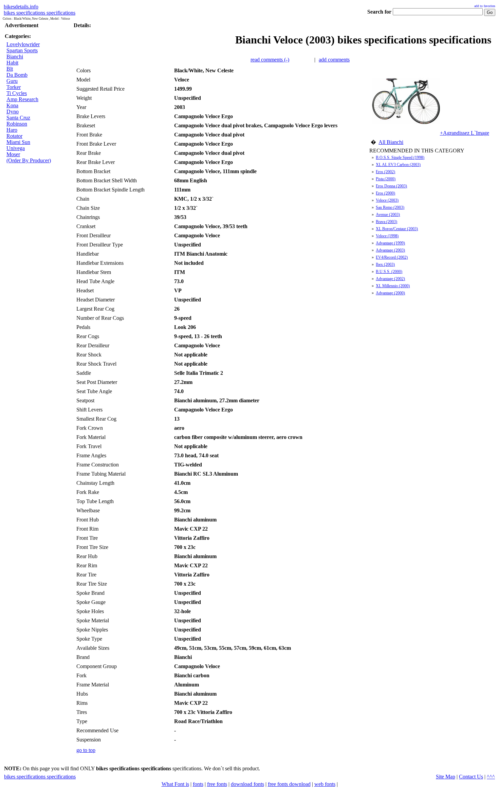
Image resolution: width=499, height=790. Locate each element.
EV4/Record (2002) (392, 257)
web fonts (324, 784)
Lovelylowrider (23, 44)
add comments (334, 59)
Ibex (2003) (385, 264)
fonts (198, 784)
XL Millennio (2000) (393, 285)
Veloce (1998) (387, 236)
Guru (12, 81)
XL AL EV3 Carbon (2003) (398, 164)
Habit (12, 63)
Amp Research (22, 99)
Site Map (445, 776)
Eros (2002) (385, 171)
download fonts (247, 784)
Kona (12, 105)
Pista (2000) (385, 179)
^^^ (491, 776)
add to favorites (484, 6)
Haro (11, 130)
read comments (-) (270, 59)
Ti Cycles (16, 93)
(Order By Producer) (28, 160)
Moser (13, 154)
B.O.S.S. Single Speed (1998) (400, 157)
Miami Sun (18, 142)
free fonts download (289, 784)
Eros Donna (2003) (391, 186)
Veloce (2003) (387, 200)
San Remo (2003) (390, 207)
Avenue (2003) (388, 214)
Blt (9, 69)
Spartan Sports (22, 50)
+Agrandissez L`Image (464, 133)
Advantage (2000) (390, 293)
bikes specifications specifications (39, 13)
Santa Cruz (18, 118)
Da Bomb (16, 75)
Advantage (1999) (390, 243)
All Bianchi (390, 142)
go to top (85, 750)
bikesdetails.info (21, 7)
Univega (15, 148)
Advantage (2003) (390, 250)
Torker (13, 87)
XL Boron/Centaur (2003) (397, 228)
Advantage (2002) (390, 278)
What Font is (175, 784)
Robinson (16, 124)
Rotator (14, 136)
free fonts (217, 784)
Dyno (12, 111)
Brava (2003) (386, 221)
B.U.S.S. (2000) (389, 271)
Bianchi (14, 56)
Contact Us (471, 776)
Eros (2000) (385, 193)
